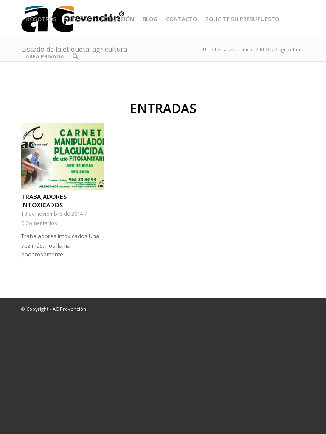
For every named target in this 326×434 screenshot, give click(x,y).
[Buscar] (75, 56)
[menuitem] (41, 19)
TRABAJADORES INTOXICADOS (44, 200)
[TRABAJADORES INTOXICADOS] (62, 156)
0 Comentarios (39, 223)
